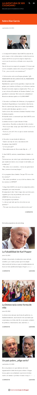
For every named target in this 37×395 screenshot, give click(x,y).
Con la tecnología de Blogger (19, 390)
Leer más (32, 271)
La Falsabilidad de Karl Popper (17, 251)
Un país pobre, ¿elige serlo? (15, 360)
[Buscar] (29, 3)
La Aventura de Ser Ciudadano (13, 4)
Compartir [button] (29, 212)
